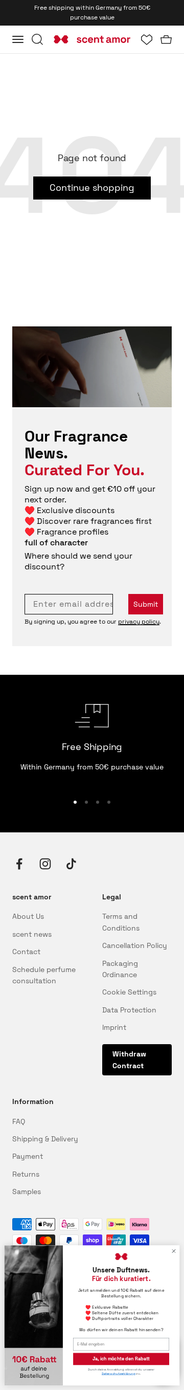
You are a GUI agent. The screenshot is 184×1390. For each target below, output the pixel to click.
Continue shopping (92, 187)
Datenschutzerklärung (118, 1374)
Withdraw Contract (129, 1059)
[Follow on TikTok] (71, 864)
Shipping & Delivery (45, 1138)
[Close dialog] (173, 1251)
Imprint (114, 1027)
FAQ (18, 1121)
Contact (26, 951)
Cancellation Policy (134, 945)
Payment (27, 1156)
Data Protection (129, 1009)
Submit (145, 604)
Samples (26, 1191)
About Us (28, 916)
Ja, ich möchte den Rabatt (121, 1359)
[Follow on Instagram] (45, 864)
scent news (32, 934)
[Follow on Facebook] (19, 864)
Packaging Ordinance (120, 969)
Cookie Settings (129, 992)
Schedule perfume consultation (44, 975)
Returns (25, 1174)
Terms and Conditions (121, 922)
